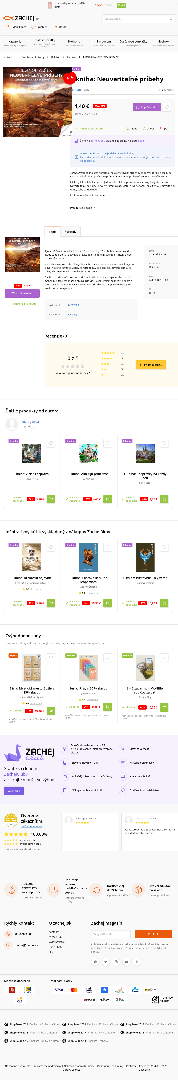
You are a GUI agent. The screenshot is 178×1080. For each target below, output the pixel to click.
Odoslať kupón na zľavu (89, 583)
